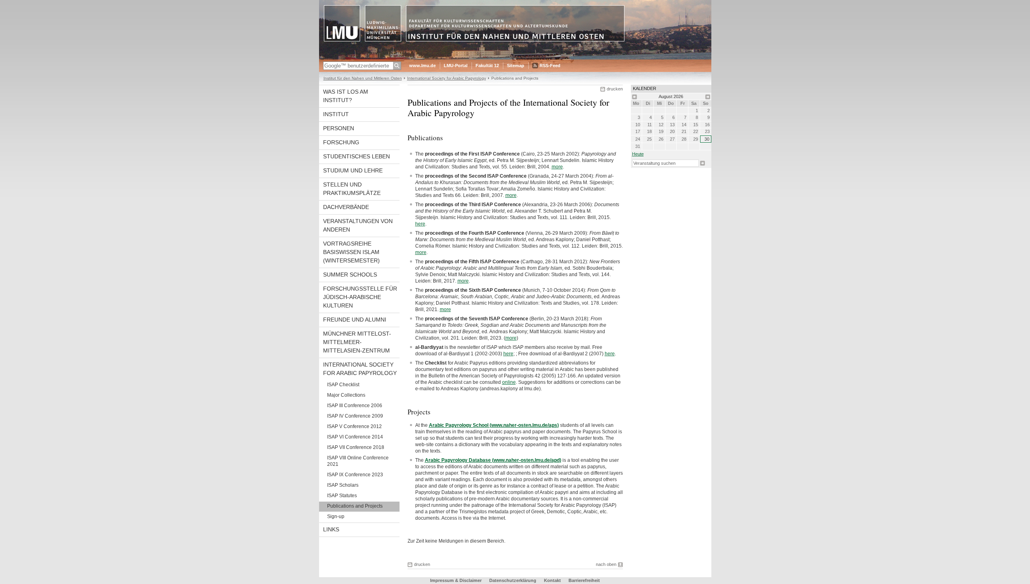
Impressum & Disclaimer (456, 580)
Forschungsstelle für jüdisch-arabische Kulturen (360, 297)
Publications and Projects (355, 506)
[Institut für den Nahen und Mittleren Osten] (515, 58)
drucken (615, 88)
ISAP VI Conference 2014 (355, 437)
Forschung (341, 142)
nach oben (606, 564)
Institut (336, 114)
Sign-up (335, 516)
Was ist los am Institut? (345, 95)
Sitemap (515, 65)
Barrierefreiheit (584, 580)
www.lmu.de (422, 65)
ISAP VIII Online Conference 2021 (358, 461)
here (420, 224)
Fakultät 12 (487, 65)
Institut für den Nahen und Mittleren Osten (362, 78)
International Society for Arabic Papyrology (446, 78)
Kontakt (552, 580)
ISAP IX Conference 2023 (355, 474)
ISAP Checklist (343, 384)
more (557, 167)
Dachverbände (346, 207)
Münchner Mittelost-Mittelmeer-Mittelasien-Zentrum (357, 342)
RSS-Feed (550, 65)
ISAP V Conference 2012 (354, 426)
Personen (338, 128)
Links (331, 529)
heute (638, 154)
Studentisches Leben (356, 156)
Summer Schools (350, 274)
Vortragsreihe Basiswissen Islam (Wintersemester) (351, 252)
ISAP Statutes (342, 495)
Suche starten (702, 163)
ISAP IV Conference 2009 (355, 416)
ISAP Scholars (342, 485)
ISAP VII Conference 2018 (355, 447)
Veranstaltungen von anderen (358, 225)
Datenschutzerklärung (512, 580)
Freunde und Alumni (354, 319)
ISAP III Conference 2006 (354, 405)
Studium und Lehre (353, 170)
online (509, 382)
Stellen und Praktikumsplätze (352, 188)
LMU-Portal (456, 65)
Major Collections (346, 395)
